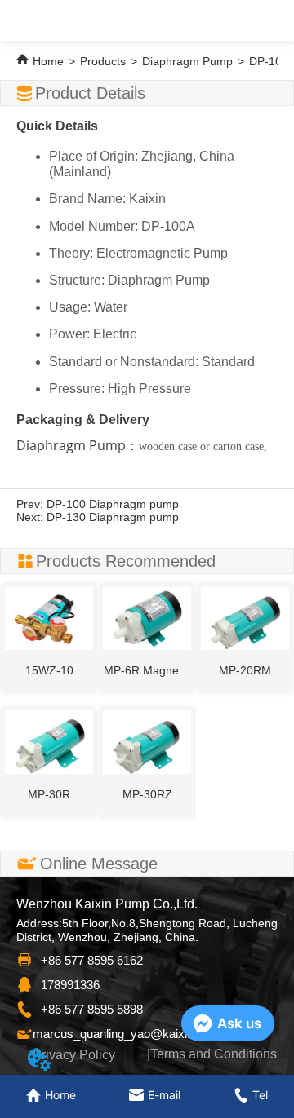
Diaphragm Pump (187, 61)
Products (103, 61)
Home (48, 61)
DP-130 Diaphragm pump (113, 517)
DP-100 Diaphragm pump (113, 503)
